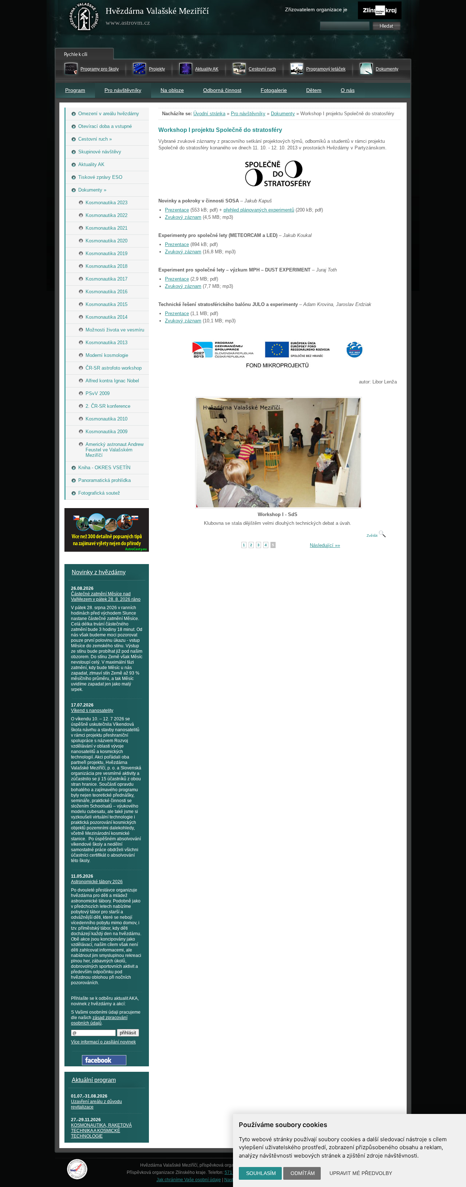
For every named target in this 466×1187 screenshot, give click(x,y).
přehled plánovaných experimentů (259, 210)
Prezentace (177, 210)
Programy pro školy (99, 69)
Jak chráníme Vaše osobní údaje (189, 1179)
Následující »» (325, 545)
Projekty (157, 69)
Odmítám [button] (303, 1173)
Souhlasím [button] (261, 1173)
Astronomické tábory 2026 (97, 881)
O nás (348, 90)
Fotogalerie (274, 90)
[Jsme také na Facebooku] (104, 1063)
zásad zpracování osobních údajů (99, 1020)
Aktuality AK (206, 69)
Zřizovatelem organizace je (316, 9)
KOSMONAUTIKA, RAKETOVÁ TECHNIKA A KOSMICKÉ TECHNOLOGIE (101, 1131)
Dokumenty (387, 69)
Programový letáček (325, 69)
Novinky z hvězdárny (99, 572)
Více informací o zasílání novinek (103, 1042)
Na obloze (172, 90)
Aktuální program (94, 1080)
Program (75, 90)
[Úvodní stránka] (84, 18)
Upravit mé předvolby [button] (360, 1173)
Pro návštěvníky (122, 90)
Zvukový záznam (183, 217)
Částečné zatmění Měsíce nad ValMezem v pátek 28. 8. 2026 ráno (106, 596)
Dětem (313, 90)
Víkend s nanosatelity (92, 710)
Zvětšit (373, 536)
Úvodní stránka (209, 113)
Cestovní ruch (262, 69)
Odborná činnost (222, 90)
